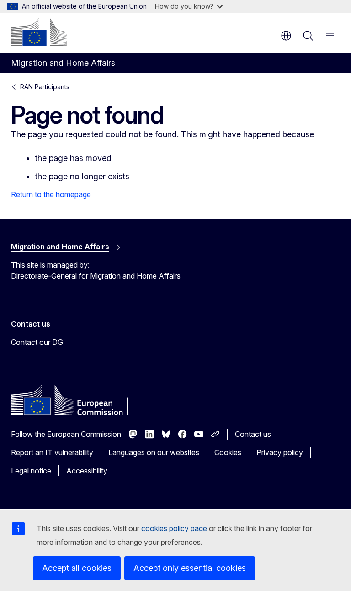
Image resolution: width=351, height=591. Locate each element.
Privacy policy (279, 452)
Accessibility (86, 470)
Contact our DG (37, 342)
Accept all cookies (77, 568)
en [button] (286, 36)
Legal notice (31, 470)
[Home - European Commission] (39, 32)
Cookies (227, 452)
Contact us (253, 434)
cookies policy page (174, 528)
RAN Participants (44, 87)
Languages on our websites (153, 452)
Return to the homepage (51, 194)
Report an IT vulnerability (52, 452)
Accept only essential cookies (189, 568)
